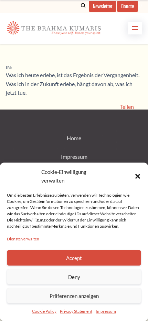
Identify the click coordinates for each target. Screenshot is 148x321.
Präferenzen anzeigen (74, 296)
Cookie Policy (44, 311)
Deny (74, 277)
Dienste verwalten (23, 238)
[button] (137, 176)
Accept (74, 258)
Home (74, 138)
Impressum (106, 311)
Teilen (127, 107)
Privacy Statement (76, 311)
